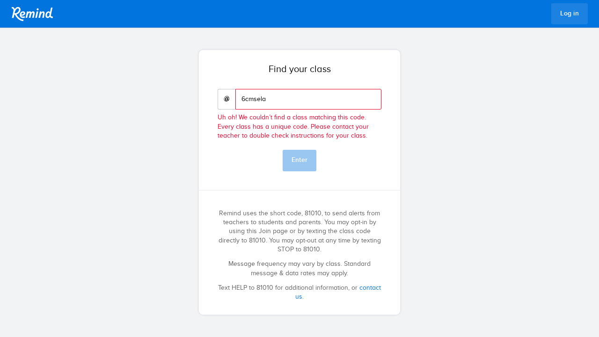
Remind (32, 14)
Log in (569, 13)
